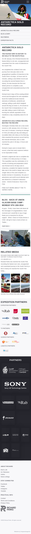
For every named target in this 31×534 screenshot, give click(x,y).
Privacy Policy (5, 503)
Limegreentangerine (25, 531)
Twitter (3, 486)
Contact (3, 498)
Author (3, 474)
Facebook (4, 484)
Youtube (3, 491)
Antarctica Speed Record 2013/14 (13, 294)
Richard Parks (5, 2)
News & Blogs (5, 477)
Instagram (4, 489)
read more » (6, 226)
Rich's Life (4, 470)
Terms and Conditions (8, 500)
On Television (5, 472)
